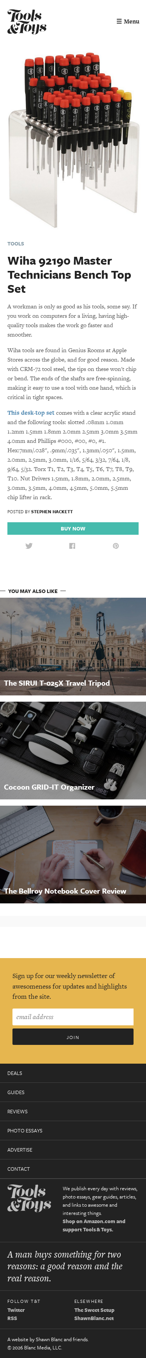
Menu (127, 21)
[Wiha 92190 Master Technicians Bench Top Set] (73, 139)
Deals (14, 1073)
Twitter (16, 1310)
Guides (16, 1092)
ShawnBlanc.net (94, 1318)
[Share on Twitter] (28, 546)
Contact (18, 1169)
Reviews (17, 1111)
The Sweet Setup (94, 1310)
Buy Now (73, 528)
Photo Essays (24, 1130)
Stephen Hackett (52, 511)
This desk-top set (31, 412)
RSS (12, 1318)
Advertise (19, 1150)
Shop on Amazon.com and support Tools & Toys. (94, 1225)
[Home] (26, 22)
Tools (15, 243)
